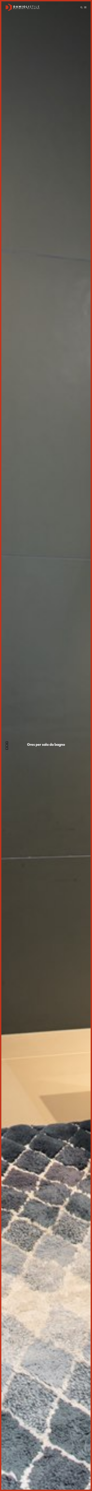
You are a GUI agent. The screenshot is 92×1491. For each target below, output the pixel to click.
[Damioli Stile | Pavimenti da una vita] (22, 7)
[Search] (81, 7)
